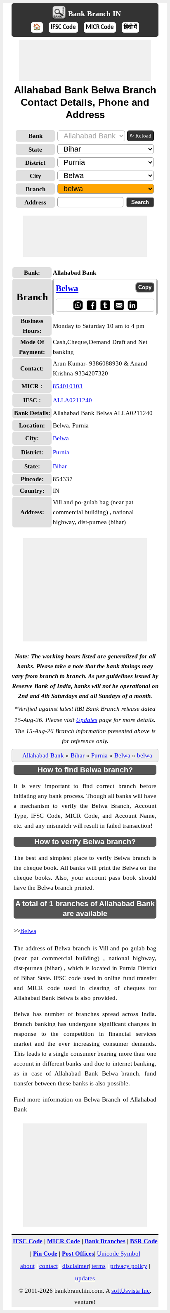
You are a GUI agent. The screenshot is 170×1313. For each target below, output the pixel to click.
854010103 (68, 386)
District (35, 162)
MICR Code (100, 27)
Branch (35, 189)
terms (99, 1266)
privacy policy (128, 1266)
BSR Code (144, 1241)
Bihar (60, 466)
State (35, 149)
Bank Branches (105, 1241)
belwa (144, 755)
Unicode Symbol (118, 1253)
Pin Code (45, 1253)
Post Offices (78, 1253)
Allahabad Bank (43, 755)
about (27, 1266)
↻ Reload (140, 136)
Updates (86, 720)
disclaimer (75, 1266)
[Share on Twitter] (105, 305)
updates (85, 1278)
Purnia (61, 452)
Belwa (67, 288)
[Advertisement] (85, 60)
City (35, 176)
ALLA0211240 (72, 400)
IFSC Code (63, 27)
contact (48, 1266)
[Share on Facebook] (91, 305)
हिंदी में (130, 27)
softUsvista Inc (130, 1290)
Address (35, 202)
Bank (35, 136)
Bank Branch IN (94, 13)
